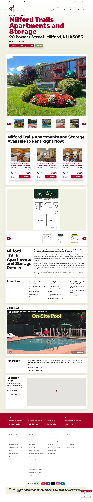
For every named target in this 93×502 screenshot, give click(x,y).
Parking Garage (70, 447)
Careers (11, 438)
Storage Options (75, 295)
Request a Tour (51, 453)
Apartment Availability (53, 438)
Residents (80, 7)
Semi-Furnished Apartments (35, 472)
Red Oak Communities (53, 434)
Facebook (48, 483)
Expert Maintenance (14, 444)
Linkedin (62, 483)
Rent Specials (51, 444)
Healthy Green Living (33, 450)
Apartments (54, 9)
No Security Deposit (52, 450)
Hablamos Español (13, 453)
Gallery (21, 45)
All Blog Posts (31, 434)
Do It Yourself (31, 444)
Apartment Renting (33, 441)
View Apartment (25, 176)
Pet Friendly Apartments (54, 447)
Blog (75, 7)
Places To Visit (32, 466)
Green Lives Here (13, 441)
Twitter (53, 483)
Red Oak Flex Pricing (53, 441)
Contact (72, 9)
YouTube (43, 483)
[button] (57, 391)
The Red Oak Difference (15, 434)
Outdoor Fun (31, 463)
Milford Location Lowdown (34, 456)
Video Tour (13, 45)
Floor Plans (30, 45)
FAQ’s (10, 450)
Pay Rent (81, 9)
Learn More (76, 1)
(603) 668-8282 (57, 7)
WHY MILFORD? (12, 394)
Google (36, 483)
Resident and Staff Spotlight (35, 469)
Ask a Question (70, 441)
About (70, 7)
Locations (64, 9)
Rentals (64, 7)
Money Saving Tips (33, 459)
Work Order (69, 434)
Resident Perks (70, 444)
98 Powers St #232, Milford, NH (72, 165)
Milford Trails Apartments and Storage (20, 163)
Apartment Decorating (33, 438)
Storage (30, 475)
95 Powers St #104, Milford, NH (46, 165)
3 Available (39, 45)
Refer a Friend (70, 438)
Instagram (58, 483)
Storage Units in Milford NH (16, 447)
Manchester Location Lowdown (36, 453)
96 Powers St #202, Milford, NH (20, 165)
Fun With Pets (31, 447)
